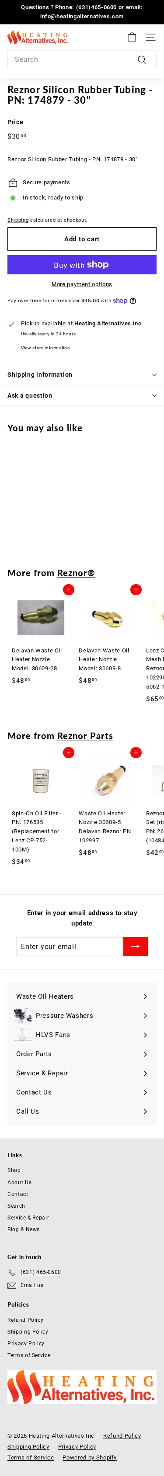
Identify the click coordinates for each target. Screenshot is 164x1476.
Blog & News (23, 1229)
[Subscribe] (135, 946)
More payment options (82, 284)
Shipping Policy (28, 1332)
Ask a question (29, 395)
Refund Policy (25, 1320)
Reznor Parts (85, 735)
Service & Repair (28, 1218)
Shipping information (40, 374)
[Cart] (132, 37)
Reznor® (76, 572)
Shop (14, 1170)
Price (15, 121)
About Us (19, 1182)
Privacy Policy (26, 1344)
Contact (17, 1194)
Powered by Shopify (90, 1457)
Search (16, 1206)
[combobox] (82, 59)
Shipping (17, 220)
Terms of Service (28, 1355)
